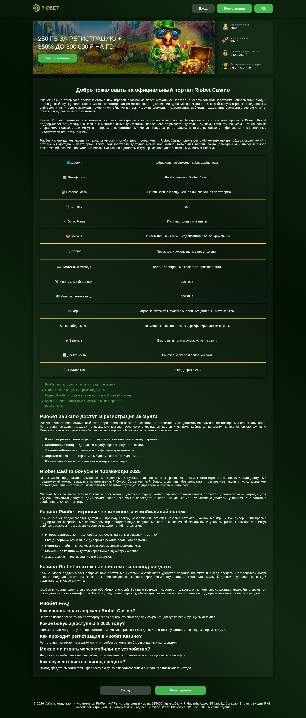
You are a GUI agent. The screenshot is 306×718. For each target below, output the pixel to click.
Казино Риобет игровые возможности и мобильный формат (89, 395)
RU (263, 8)
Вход (203, 8)
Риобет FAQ (54, 406)
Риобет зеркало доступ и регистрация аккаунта (80, 384)
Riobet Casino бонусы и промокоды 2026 (75, 390)
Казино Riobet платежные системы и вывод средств (83, 401)
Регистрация (234, 8)
